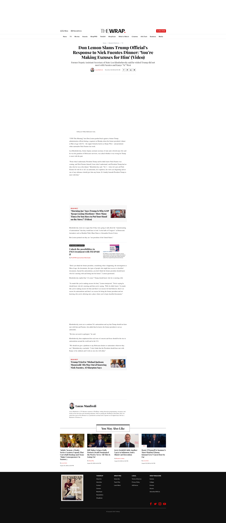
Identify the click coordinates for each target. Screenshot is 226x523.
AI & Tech (144, 36)
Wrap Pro (117, 475)
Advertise (99, 482)
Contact (98, 485)
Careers (98, 488)
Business (153, 36)
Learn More (117, 485)
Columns (135, 36)
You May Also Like (113, 428)
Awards (84, 36)
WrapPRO (93, 36)
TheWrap (99, 475)
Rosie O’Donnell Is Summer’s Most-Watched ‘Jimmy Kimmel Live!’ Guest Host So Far (154, 453)
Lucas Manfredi (99, 70)
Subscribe (161, 31)
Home (104, 43)
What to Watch (124, 36)
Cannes (152, 479)
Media (161, 36)
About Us (99, 479)
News (65, 36)
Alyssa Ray (91, 460)
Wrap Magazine (155, 475)
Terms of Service (136, 479)
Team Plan (117, 482)
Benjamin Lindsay (120, 458)
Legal (134, 475)
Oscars (152, 488)
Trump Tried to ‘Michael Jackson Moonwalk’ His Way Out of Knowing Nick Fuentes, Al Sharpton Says (89, 365)
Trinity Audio (86, 131)
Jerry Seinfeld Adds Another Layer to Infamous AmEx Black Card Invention (125, 452)
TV (71, 36)
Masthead (99, 491)
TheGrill (102, 36)
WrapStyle (112, 36)
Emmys (152, 485)
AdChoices (135, 485)
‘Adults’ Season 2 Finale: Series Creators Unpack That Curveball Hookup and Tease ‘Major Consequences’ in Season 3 (72, 454)
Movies (77, 36)
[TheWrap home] (113, 31)
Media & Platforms (114, 43)
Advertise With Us (155, 491)
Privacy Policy (136, 482)
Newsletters (77, 31)
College (152, 482)
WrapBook (99, 498)
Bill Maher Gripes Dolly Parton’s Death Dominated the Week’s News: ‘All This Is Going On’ (98, 453)
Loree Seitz (64, 463)
